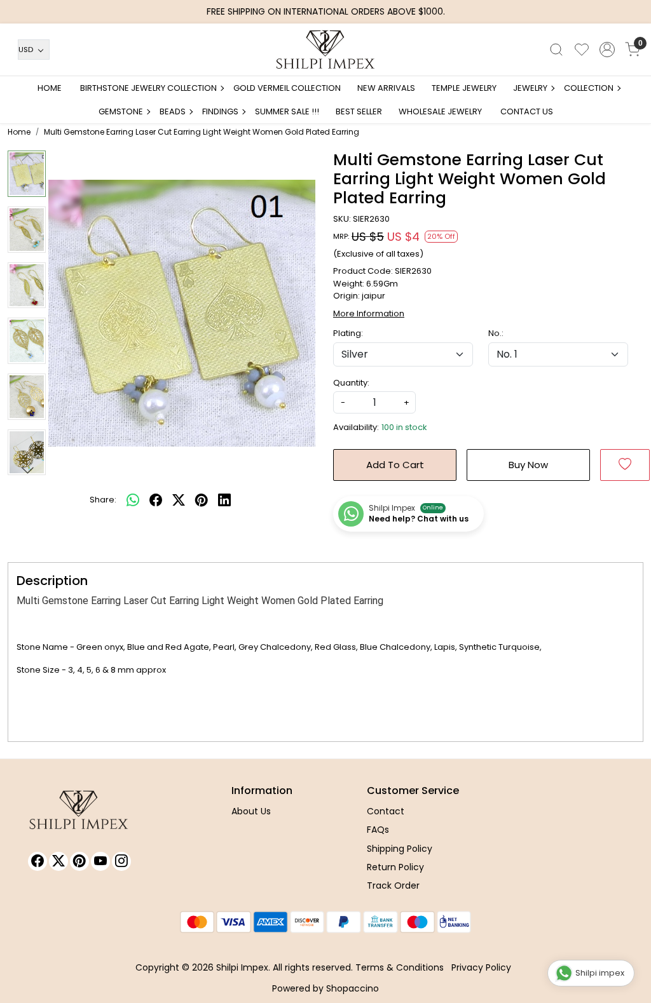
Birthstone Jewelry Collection (148, 88)
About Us (251, 811)
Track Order (393, 885)
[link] (556, 49)
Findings (220, 111)
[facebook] (155, 500)
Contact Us (526, 111)
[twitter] (178, 500)
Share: (103, 500)
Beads (173, 111)
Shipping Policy (399, 848)
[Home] (325, 49)
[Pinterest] (79, 861)
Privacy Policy (481, 967)
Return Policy (395, 867)
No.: (496, 333)
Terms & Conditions (399, 967)
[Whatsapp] (132, 500)
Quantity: (351, 383)
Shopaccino (352, 988)
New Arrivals (386, 88)
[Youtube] (100, 861)
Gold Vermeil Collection (287, 88)
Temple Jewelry (464, 88)
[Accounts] (607, 49)
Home (50, 88)
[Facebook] (37, 861)
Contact (385, 811)
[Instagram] (121, 861)
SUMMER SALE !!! (287, 111)
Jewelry (530, 88)
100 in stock (404, 427)
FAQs (378, 829)
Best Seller (359, 111)
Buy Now (528, 464)
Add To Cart (395, 464)
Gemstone (121, 111)
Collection (588, 88)
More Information (368, 313)
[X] (58, 861)
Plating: (348, 333)
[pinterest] (201, 500)
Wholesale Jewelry (440, 111)
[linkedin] (224, 500)
